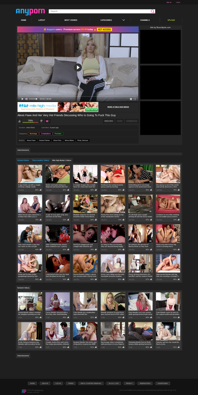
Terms (70, 383)
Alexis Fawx (31, 140)
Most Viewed (71, 20)
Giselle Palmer (44, 140)
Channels (145, 20)
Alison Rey (57, 140)
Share (119, 121)
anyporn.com (39, 390)
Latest (41, 20)
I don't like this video (41, 121)
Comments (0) (131, 121)
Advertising (163, 383)
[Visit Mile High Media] (58, 107)
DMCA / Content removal (91, 383)
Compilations (46, 134)
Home (23, 20)
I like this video (19, 121)
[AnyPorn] (30, 12)
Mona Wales (69, 140)
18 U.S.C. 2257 (114, 383)
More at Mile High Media (118, 107)
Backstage (33, 134)
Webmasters (145, 383)
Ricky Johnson (82, 140)
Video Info (108, 121)
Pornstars (58, 134)
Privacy (129, 383)
